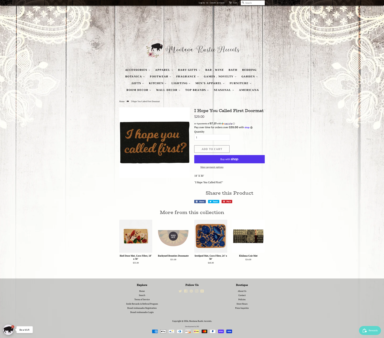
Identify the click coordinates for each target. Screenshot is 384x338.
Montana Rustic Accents (200, 321)
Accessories (136, 69)
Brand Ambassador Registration (142, 308)
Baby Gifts (188, 69)
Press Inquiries (242, 308)
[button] (229, 123)
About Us (242, 291)
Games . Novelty (219, 76)
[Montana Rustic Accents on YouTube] (202, 291)
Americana (249, 90)
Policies (242, 299)
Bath (233, 69)
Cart (235, 2)
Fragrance (186, 76)
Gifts (137, 83)
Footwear (159, 76)
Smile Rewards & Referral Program (142, 303)
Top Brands (196, 90)
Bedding (249, 69)
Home (122, 101)
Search (142, 295)
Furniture (240, 83)
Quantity (199, 131)
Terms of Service (142, 299)
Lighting (180, 83)
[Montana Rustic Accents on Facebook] (186, 291)
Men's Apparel (209, 83)
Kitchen (157, 83)
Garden (249, 76)
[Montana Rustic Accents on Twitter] (180, 291)
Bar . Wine (214, 69)
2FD (197, 327)
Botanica (134, 76)
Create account (217, 2)
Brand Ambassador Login (142, 312)
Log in (202, 2)
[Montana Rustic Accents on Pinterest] (191, 291)
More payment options (212, 167)
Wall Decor (167, 90)
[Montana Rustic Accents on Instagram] (196, 291)
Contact (242, 295)
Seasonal (223, 90)
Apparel (163, 69)
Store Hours (242, 303)
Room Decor (137, 90)
